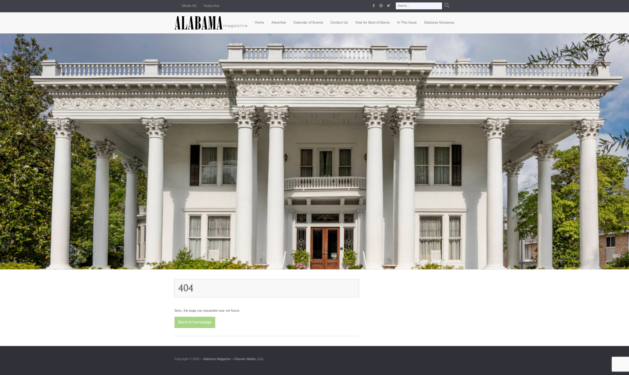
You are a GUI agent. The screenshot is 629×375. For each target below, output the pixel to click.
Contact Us (339, 22)
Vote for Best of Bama (372, 22)
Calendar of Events (308, 22)
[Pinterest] (381, 6)
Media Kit (189, 6)
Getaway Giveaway (439, 22)
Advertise (279, 22)
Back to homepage (195, 322)
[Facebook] (373, 6)
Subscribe (211, 6)
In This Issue (407, 22)
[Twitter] (388, 6)
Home (259, 22)
